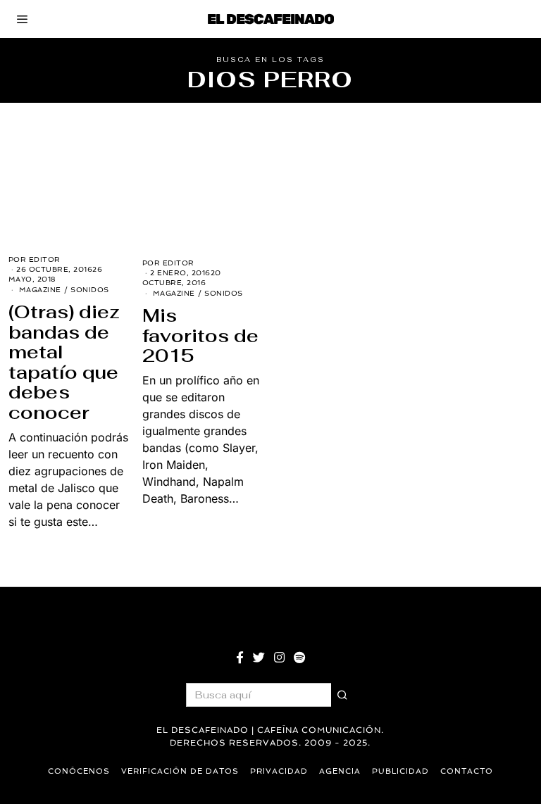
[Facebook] (239, 657)
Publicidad (400, 771)
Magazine (40, 290)
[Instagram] (279, 657)
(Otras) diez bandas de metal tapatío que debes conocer (64, 362)
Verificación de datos (180, 771)
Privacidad (279, 771)
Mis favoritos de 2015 (200, 335)
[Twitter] (258, 657)
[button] (343, 695)
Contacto (466, 771)
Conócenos (79, 771)
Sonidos (89, 290)
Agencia (340, 771)
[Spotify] (299, 657)
